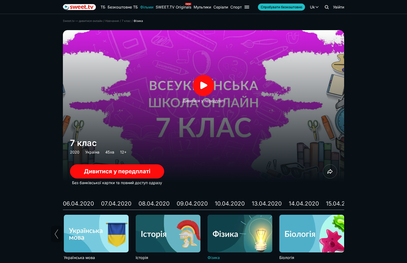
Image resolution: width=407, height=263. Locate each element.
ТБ (103, 7)
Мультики (202, 7)
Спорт (236, 7)
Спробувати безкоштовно (281, 7)
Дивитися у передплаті (117, 171)
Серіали (220, 7)
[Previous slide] (56, 234)
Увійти (338, 7)
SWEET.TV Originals (173, 7)
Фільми (146, 7)
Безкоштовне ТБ (123, 7)
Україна (92, 152)
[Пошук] (327, 7)
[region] (203, 237)
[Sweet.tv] (79, 7)
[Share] (330, 171)
